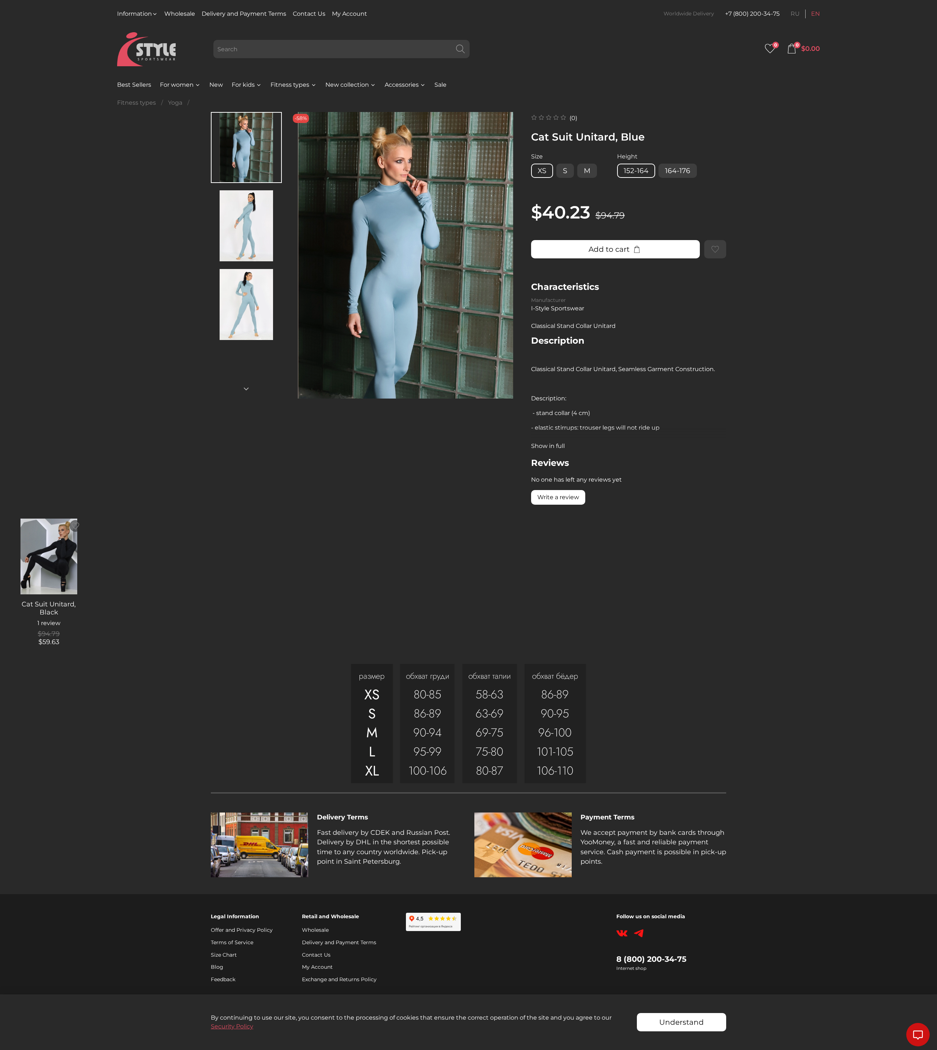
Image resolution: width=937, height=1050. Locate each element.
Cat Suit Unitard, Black (49, 608)
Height (627, 156)
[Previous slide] (305, 255)
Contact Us (309, 13)
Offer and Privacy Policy (242, 930)
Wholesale (179, 13)
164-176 (677, 170)
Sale (440, 84)
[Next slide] (246, 389)
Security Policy (232, 1026)
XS (542, 170)
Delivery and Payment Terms (244, 13)
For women (177, 84)
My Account (349, 13)
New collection (347, 84)
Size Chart (224, 955)
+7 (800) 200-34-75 (752, 13)
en (815, 13)
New (216, 84)
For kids (243, 84)
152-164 (636, 170)
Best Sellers (134, 84)
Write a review (558, 497)
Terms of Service (232, 942)
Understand (681, 1022)
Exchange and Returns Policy (339, 979)
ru (795, 13)
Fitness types (289, 84)
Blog (217, 967)
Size (537, 156)
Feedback (223, 979)
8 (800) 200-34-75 (651, 959)
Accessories (402, 84)
